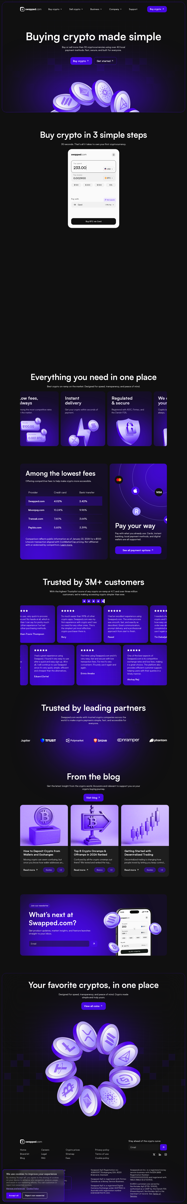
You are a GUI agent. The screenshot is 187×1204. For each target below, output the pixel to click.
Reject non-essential (34, 1195)
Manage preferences (15, 1188)
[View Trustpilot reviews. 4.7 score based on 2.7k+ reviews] (93, 601)
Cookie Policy (33, 1188)
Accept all (13, 1195)
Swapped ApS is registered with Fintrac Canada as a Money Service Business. (109, 1180)
